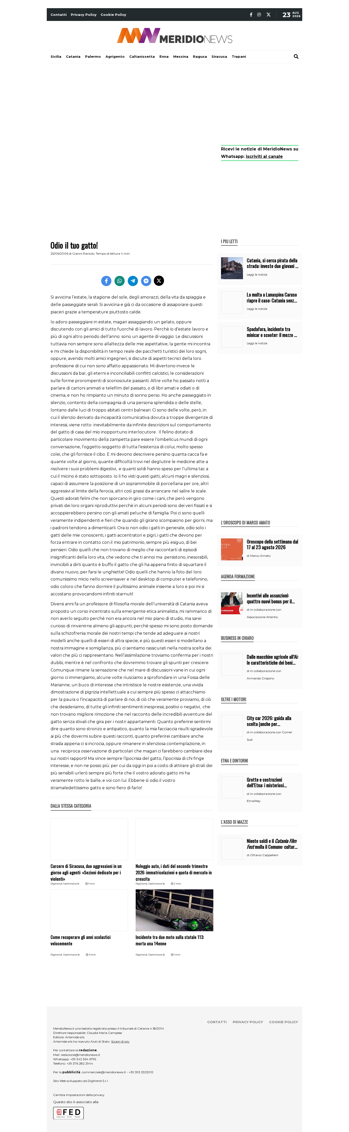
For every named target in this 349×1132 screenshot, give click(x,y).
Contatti (59, 15)
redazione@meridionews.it (80, 1055)
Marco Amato (260, 556)
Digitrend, (57, 883)
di (248, 556)
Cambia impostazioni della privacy (78, 1095)
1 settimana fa (71, 883)
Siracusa (219, 56)
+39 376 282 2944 (80, 1063)
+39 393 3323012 (141, 1072)
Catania (73, 56)
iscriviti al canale (264, 156)
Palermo (93, 56)
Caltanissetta (142, 56)
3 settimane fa (156, 883)
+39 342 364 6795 (83, 1059)
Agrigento (115, 56)
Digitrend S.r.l (98, 1081)
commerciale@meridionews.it (104, 1072)
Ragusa (200, 56)
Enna (164, 56)
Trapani (239, 56)
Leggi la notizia (257, 274)
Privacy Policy (84, 15)
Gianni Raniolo (83, 253)
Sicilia (56, 56)
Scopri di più (120, 1041)
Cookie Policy (113, 15)
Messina (180, 56)
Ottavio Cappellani (264, 855)
